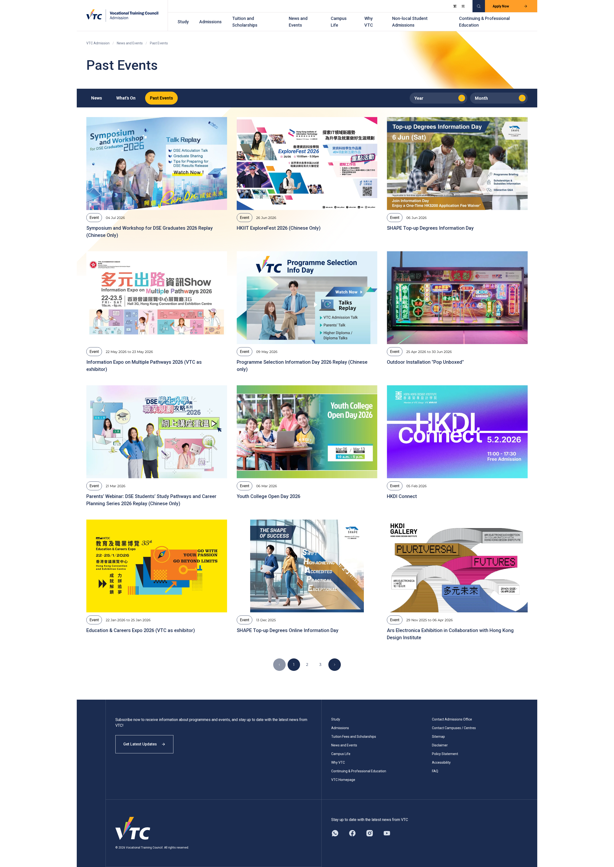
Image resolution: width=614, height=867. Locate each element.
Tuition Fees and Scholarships (353, 736)
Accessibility (441, 762)
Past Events (161, 97)
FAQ (435, 771)
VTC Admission (98, 43)
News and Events (298, 22)
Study (183, 21)
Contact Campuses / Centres (454, 728)
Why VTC (368, 22)
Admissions (210, 21)
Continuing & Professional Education (484, 22)
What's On (126, 97)
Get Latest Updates (140, 744)
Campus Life (339, 22)
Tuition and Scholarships (244, 22)
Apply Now (501, 6)
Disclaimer (440, 745)
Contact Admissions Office (452, 719)
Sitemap (438, 736)
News (96, 97)
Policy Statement (445, 754)
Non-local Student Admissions (410, 22)
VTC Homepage (343, 780)
